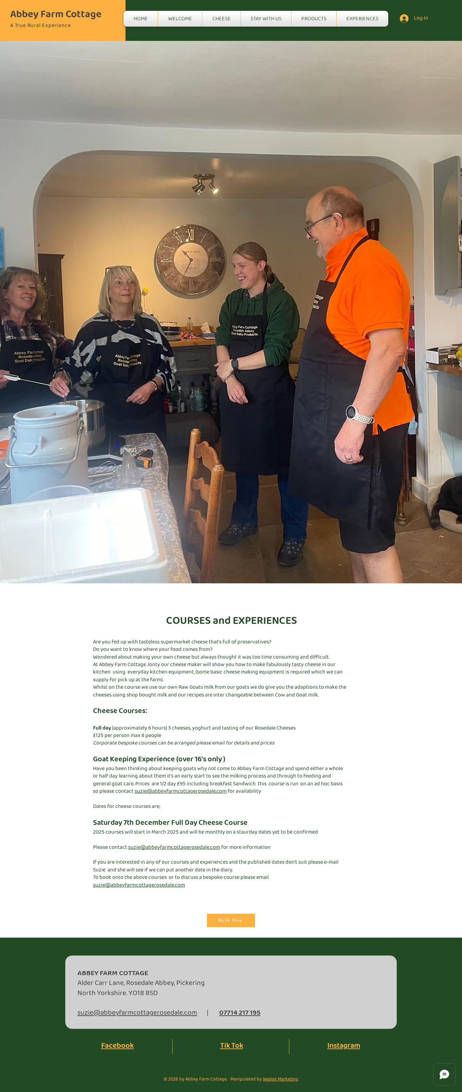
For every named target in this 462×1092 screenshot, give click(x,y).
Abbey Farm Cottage (55, 14)
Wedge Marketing (280, 1079)
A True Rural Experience (40, 25)
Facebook (117, 1046)
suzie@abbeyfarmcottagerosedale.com (181, 791)
